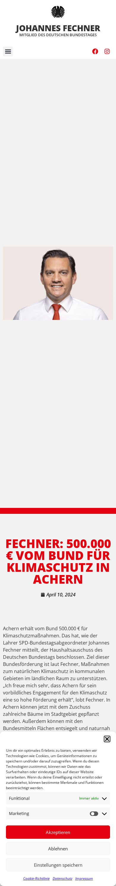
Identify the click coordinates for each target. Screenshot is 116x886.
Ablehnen (58, 849)
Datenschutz (62, 878)
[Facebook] (95, 51)
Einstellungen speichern (58, 865)
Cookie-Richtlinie (36, 878)
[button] (107, 739)
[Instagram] (107, 51)
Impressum (84, 878)
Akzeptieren (58, 832)
